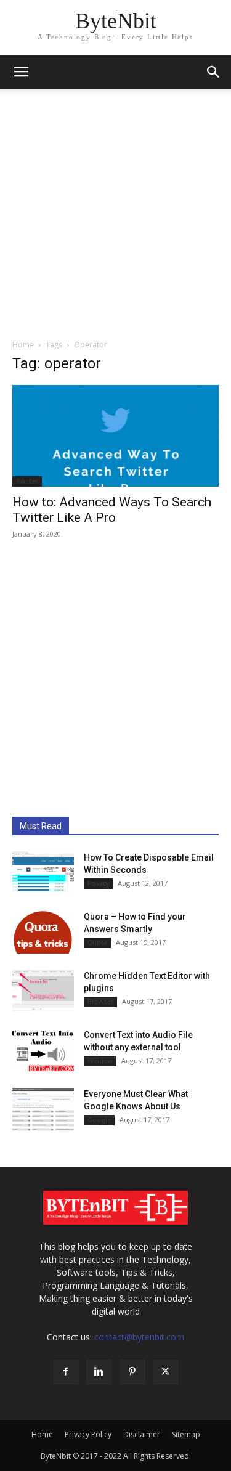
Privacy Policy (88, 1434)
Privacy (98, 883)
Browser (100, 1001)
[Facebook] (66, 1372)
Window (100, 1060)
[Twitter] (165, 1372)
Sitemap (186, 1434)
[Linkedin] (99, 1372)
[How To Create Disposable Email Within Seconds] (43, 872)
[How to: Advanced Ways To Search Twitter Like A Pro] (115, 436)
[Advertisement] (115, 210)
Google (99, 1120)
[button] (21, 72)
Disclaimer (141, 1434)
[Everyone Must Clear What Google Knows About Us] (43, 1109)
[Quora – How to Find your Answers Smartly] (43, 932)
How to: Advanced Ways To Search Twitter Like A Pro (111, 510)
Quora (97, 942)
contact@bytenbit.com (139, 1337)
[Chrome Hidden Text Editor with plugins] (43, 991)
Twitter (27, 481)
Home (23, 344)
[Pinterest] (132, 1372)
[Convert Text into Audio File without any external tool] (43, 1050)
